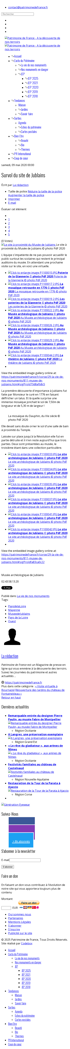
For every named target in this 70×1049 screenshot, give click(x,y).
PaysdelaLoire (17, 606)
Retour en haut (11, 697)
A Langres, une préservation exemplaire (35, 734)
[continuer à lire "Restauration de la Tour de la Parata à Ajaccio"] (38, 791)
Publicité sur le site (20, 933)
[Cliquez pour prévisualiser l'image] (28, 245)
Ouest (12, 621)
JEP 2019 (33, 91)
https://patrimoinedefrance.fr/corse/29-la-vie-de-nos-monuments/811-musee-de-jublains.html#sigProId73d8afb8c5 (32, 380)
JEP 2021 (33, 83)
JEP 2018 (33, 96)
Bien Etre (19, 136)
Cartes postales (29, 131)
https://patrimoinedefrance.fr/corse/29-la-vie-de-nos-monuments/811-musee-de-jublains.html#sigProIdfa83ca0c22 (32, 558)
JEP (23, 74)
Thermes (25, 149)
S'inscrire (14, 929)
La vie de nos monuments (34, 65)
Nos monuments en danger (34, 69)
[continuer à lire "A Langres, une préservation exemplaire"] (35, 738)
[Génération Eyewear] (15, 805)
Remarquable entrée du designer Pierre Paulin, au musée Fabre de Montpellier (35, 717)
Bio (22, 145)
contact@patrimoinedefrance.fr (28, 7)
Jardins (24, 109)
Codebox (26, 943)
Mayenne (14, 610)
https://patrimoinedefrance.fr (23, 682)
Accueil (17, 56)
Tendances (19, 100)
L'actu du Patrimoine (24, 60)
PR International (22, 154)
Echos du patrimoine (31, 127)
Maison (22, 105)
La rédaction (21, 185)
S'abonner (14, 926)
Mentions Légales (19, 922)
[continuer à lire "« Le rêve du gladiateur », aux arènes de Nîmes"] (38, 757)
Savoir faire (27, 114)
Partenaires (15, 918)
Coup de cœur (21, 158)
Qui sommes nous (19, 914)
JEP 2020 (33, 87)
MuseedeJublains (19, 614)
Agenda (22, 122)
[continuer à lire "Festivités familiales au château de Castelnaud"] (38, 776)
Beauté (24, 140)
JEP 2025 (33, 78)
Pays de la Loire (18, 617)
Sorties (17, 118)
